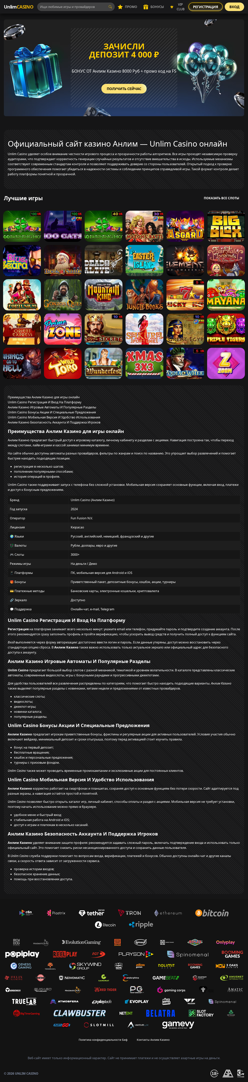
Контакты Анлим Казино (153, 1040)
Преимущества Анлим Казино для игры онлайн (44, 397)
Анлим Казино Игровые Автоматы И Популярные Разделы (52, 407)
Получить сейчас (124, 88)
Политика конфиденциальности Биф (103, 1040)
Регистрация (205, 6)
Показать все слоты (221, 198)
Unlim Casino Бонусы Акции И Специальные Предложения (52, 412)
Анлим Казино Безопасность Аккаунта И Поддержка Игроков (54, 422)
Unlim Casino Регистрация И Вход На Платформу (44, 402)
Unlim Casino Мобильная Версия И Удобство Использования (54, 417)
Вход (234, 6)
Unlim (18, 6)
